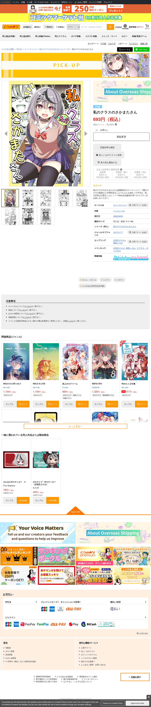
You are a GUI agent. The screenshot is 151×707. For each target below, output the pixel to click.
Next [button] (86, 133)
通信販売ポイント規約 (88, 676)
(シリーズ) (54, 49)
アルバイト (108, 2)
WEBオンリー (66, 2)
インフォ (15, 2)
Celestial (95, 387)
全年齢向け (27, 27)
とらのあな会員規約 (65, 676)
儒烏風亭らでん (108, 395)
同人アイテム (60, 36)
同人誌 (19, 49)
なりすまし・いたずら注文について (77, 681)
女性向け (61, 27)
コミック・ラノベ (109, 36)
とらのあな (5, 2)
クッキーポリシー (91, 679)
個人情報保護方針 (70, 679)
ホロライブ (8, 395)
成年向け (37, 27)
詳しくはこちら (142, 633)
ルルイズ (111, 43)
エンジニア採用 (95, 2)
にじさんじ (133, 43)
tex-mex (6, 387)
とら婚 (29, 2)
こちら (28, 306)
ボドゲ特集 (76, 36)
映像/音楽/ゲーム (139, 36)
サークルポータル (41, 2)
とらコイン (55, 2)
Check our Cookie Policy (113, 703)
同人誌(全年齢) (8, 36)
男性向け (50, 27)
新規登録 (132, 26)
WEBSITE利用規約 (43, 676)
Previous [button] (6, 133)
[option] (46, 133)
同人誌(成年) (25, 36)
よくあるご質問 (81, 2)
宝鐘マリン (67, 398)
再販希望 (121, 136)
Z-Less (65, 387)
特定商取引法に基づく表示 (46, 681)
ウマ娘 (103, 43)
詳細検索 (118, 27)
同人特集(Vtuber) (42, 36)
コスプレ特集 (91, 36)
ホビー (124, 36)
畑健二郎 (143, 43)
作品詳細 (23, 500)
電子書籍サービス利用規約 (46, 679)
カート (25, 404)
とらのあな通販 (7, 49)
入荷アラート (139, 205)
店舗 (23, 2)
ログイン (139, 26)
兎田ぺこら (77, 395)
